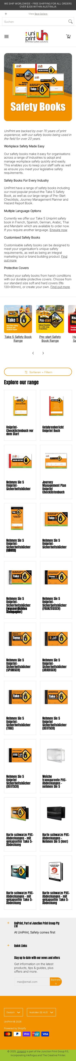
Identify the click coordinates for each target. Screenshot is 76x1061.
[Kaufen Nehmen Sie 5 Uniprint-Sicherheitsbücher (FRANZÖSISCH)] (56, 577)
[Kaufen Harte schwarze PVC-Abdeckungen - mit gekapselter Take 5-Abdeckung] (20, 813)
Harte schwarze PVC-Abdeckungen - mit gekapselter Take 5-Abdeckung (20, 839)
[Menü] (6, 36)
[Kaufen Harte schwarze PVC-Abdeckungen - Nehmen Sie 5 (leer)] (56, 813)
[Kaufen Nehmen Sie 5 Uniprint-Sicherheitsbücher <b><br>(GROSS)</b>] (20, 519)
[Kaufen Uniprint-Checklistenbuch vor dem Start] (20, 406)
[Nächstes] (43, 353)
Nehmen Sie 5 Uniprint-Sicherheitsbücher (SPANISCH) (18, 665)
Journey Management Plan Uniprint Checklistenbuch (54, 487)
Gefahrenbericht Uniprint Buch (53, 429)
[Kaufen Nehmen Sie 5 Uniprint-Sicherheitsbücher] (20, 461)
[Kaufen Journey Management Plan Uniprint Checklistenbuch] (56, 461)
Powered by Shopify (15, 1028)
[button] (68, 36)
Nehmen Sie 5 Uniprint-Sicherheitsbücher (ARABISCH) (54, 665)
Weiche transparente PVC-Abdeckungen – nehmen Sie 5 (54, 781)
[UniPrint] (37, 36)
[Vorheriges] (33, 353)
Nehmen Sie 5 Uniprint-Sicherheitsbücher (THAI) (18, 723)
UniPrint (8, 1021)
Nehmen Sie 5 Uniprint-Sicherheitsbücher (18, 545)
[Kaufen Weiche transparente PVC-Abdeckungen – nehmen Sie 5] (56, 755)
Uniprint (21, 1051)
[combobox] (34, 21)
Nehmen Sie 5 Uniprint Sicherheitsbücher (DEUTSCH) (54, 723)
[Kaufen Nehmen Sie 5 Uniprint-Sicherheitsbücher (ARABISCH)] (56, 639)
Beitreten (56, 981)
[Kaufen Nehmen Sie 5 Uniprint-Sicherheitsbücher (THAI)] (20, 697)
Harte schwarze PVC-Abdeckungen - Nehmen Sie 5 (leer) (56, 838)
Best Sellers (41, 13)
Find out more (60, 287)
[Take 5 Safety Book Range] (18, 319)
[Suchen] (70, 21)
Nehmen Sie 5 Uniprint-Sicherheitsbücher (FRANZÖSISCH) (54, 603)
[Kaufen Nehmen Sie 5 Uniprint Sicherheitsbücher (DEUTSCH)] (56, 697)
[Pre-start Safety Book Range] (50, 319)
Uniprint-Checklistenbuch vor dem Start (19, 430)
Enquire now (58, 230)
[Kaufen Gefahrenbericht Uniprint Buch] (56, 406)
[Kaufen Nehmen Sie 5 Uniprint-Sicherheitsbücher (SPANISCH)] (20, 639)
